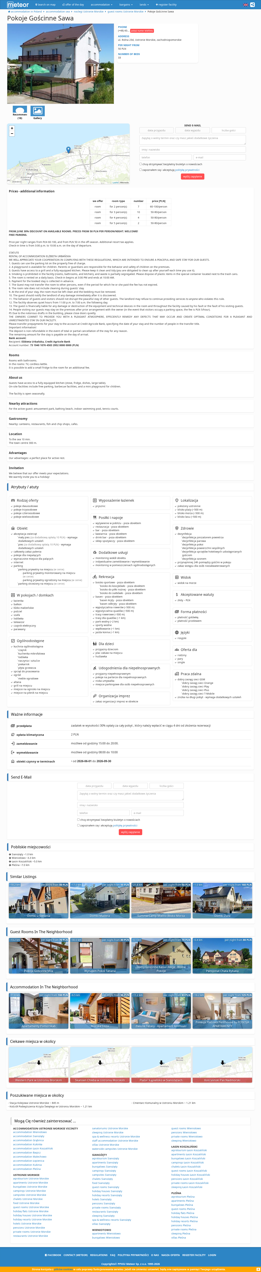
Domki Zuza (222, 916)
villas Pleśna (178, 1237)
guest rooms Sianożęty (105, 1187)
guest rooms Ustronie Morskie (31, 1207)
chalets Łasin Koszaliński (186, 1166)
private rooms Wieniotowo (186, 1136)
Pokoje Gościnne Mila (38, 971)
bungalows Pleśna (182, 1205)
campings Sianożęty (104, 1170)
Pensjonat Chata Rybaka (222, 971)
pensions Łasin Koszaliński (187, 1179)
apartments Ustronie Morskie (30, 1182)
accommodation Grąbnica (28, 1140)
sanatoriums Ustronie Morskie (110, 1128)
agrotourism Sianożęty (105, 1158)
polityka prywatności (133, 1255)
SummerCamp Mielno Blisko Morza (161, 916)
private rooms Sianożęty (106, 1207)
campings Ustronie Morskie (29, 1190)
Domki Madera (100, 916)
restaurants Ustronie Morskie (30, 1235)
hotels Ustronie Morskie (27, 1223)
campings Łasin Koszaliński (187, 1162)
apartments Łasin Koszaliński (188, 1154)
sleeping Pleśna (180, 1233)
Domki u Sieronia (38, 916)
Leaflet (115, 182)
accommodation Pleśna (27, 1169)
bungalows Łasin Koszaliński (188, 1158)
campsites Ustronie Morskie (29, 1195)
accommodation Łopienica (28, 1160)
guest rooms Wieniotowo (186, 1128)
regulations (99, 1255)
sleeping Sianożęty (103, 1215)
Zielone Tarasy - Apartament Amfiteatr (161, 1026)
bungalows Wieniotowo (106, 1237)
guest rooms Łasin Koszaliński (189, 1170)
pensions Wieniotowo (184, 1132)
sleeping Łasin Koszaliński (186, 1187)
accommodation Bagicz (27, 1152)
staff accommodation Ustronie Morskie (115, 1140)
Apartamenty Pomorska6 (39, 1026)
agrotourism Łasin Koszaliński (189, 1150)
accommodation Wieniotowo (30, 1132)
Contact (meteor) (76, 1255)
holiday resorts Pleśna (184, 1221)
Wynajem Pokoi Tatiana (100, 971)
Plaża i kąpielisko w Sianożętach (161, 1080)
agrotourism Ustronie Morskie (31, 1178)
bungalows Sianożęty (104, 1166)
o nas (155, 1255)
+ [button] (12, 128)
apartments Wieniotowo (106, 1233)
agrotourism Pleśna (183, 1196)
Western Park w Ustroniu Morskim (38, 1080)
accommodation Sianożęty (28, 1136)
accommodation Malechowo (29, 1156)
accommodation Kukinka (27, 1144)
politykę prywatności (187, 170)
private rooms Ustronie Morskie (32, 1231)
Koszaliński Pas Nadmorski (222, 1080)
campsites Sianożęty (104, 1174)
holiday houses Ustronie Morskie (32, 1215)
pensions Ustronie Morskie (29, 1227)
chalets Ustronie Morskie (28, 1199)
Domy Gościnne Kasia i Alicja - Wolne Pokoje (161, 969)
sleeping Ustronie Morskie (107, 1132)
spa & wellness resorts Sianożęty (111, 1219)
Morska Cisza (100, 1026)
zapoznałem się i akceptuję (171, 170)
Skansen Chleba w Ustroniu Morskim (100, 1080)
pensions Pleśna (181, 1225)
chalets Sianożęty (102, 1179)
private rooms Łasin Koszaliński (190, 1183)
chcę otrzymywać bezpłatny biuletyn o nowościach (172, 164)
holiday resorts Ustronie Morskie (32, 1219)
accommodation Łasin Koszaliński (33, 1148)
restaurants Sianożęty (105, 1211)
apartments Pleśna (182, 1200)
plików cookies (63, 1269)
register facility (194, 1255)
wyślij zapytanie (192, 176)
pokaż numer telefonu (142, 30)
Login (212, 1255)
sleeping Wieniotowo (183, 1140)
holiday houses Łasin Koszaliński (190, 1174)
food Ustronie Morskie (26, 1203)
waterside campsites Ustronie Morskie (115, 1148)
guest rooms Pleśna (183, 1209)
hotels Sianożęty (102, 1199)
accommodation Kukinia (27, 1164)
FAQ (112, 1255)
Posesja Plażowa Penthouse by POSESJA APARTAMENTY (222, 1024)
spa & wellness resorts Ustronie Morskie (116, 1136)
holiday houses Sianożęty (107, 1191)
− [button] (12, 133)
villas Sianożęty (101, 1224)
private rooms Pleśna (183, 1229)
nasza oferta (170, 1255)
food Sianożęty (101, 1183)
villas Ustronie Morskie (105, 1144)
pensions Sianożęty (103, 1203)
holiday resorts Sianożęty (107, 1195)
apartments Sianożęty (105, 1162)
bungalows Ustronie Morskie (30, 1186)
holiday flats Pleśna (182, 1213)
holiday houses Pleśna (184, 1217)
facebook (54, 1255)
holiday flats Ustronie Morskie (30, 1211)
